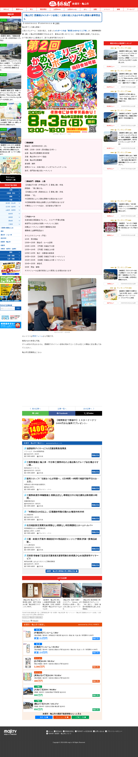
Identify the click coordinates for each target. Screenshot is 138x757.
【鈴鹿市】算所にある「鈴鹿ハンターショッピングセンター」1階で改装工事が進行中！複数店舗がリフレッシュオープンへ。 (127, 160)
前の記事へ (36, 409)
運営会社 (59, 731)
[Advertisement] (121, 26)
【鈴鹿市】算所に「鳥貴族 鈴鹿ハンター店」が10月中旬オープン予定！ (10, 38)
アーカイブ (130, 9)
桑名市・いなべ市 (6, 235)
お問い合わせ (99, 731)
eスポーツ (26, 617)
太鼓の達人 (39, 617)
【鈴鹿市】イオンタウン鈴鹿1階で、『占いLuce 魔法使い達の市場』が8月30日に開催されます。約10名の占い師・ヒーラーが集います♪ (10, 149)
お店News (57, 9)
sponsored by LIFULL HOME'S (88, 624)
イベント (107, 9)
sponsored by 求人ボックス (54, 443)
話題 (95, 9)
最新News (19, 9)
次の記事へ (87, 409)
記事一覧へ (62, 409)
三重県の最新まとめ (7, 228)
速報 (118, 9)
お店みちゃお (72, 9)
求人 (31, 9)
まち (85, 9)
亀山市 (32, 617)
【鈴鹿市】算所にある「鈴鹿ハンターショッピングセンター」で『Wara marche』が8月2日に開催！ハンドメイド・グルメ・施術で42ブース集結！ (128, 78)
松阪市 (3, 245)
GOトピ (6, 9)
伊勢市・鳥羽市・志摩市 (8, 249)
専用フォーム (37, 336)
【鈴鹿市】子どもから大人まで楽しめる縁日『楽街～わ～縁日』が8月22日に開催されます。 (10, 122)
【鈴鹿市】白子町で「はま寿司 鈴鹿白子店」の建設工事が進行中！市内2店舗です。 (127, 116)
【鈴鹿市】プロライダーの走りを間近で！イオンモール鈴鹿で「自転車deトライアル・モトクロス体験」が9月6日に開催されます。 (127, 275)
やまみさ (35, 621)
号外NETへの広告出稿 (84, 731)
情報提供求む (69, 731)
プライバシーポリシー (114, 731)
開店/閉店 (43, 9)
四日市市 (3, 238)
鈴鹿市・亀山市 (80, 3)
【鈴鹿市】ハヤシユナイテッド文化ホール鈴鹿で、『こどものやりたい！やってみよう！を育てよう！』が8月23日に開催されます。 (10, 65)
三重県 (57, 23)
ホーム (50, 731)
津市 (2, 231)
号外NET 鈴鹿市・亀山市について (59, 733)
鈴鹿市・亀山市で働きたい (34, 443)
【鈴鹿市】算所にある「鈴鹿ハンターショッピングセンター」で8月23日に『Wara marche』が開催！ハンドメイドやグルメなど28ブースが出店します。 (10, 95)
